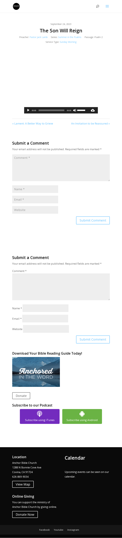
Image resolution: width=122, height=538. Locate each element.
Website (17, 329)
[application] (56, 110)
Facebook (44, 529)
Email (17, 318)
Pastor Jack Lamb (39, 37)
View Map (23, 484)
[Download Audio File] (93, 110)
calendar (70, 476)
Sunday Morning (68, 41)
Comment (19, 271)
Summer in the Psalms (69, 37)
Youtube (58, 529)
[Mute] (74, 110)
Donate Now (25, 514)
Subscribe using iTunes (39, 420)
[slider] (81, 110)
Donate (21, 396)
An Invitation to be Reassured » (90, 123)
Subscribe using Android (82, 420)
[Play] (28, 110)
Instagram (73, 529)
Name (17, 308)
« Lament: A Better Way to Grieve (32, 123)
